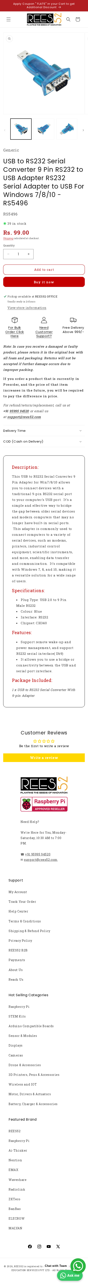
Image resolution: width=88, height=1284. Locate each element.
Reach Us (16, 979)
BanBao (15, 1209)
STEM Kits (17, 1016)
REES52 (15, 1131)
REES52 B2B (18, 950)
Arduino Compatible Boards (31, 1026)
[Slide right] (83, 130)
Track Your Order (22, 902)
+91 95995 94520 (37, 854)
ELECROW (17, 1218)
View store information (26, 308)
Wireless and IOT (23, 1084)
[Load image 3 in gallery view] (66, 129)
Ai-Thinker (18, 1150)
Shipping (8, 238)
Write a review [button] (44, 757)
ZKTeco (15, 1199)
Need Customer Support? (44, 331)
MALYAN (15, 1228)
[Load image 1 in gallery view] (20, 129)
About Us (16, 970)
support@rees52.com (41, 860)
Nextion (15, 1160)
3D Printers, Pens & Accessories (34, 1075)
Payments (17, 960)
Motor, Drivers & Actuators (30, 1094)
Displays (16, 1045)
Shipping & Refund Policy (29, 931)
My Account (18, 892)
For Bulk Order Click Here (14, 331)
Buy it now (44, 282)
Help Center (18, 911)
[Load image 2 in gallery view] (44, 129)
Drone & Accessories (25, 1065)
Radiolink (17, 1189)
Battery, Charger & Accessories (33, 1104)
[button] (8, 19)
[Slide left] (4, 130)
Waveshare (17, 1180)
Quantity (9, 245)
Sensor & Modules (23, 1036)
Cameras (16, 1055)
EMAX (13, 1170)
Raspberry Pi (19, 1007)
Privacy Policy (20, 941)
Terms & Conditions (25, 921)
